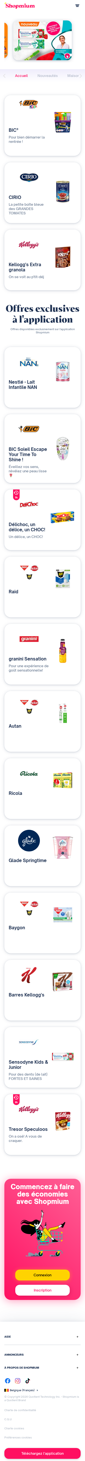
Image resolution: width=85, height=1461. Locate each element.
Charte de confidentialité (20, 1410)
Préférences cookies (18, 1437)
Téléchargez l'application (42, 1453)
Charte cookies (14, 1428)
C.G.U (8, 1419)
